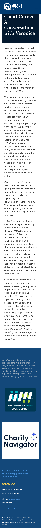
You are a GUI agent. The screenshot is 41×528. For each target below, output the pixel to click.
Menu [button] (35, 4)
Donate (5, 471)
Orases (24, 520)
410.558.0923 (14, 499)
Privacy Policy (24, 522)
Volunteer (7, 473)
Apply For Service (20, 473)
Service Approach (10, 476)
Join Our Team (25, 471)
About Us (13, 471)
